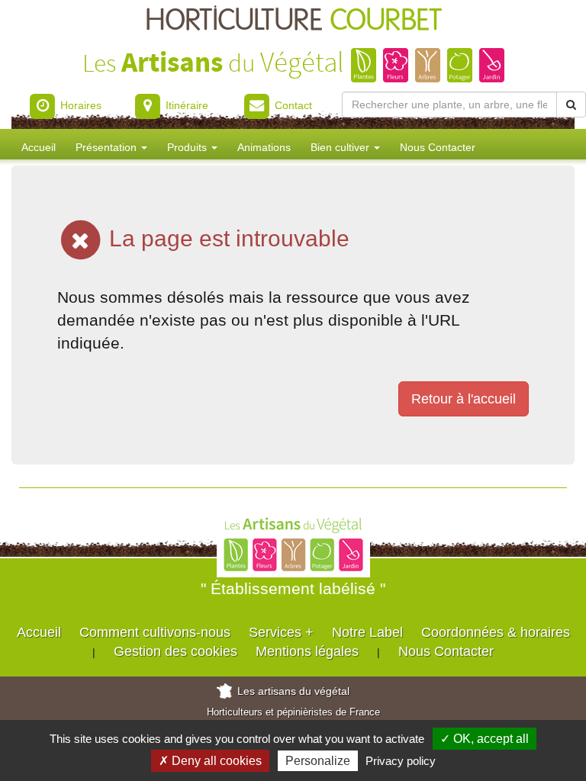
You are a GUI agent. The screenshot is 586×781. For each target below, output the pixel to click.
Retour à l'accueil (463, 399)
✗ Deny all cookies (210, 760)
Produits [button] (188, 147)
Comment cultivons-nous (154, 632)
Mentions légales (307, 651)
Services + (281, 632)
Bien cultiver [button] (341, 147)
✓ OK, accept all (484, 738)
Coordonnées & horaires (495, 632)
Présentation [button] (108, 147)
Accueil (38, 147)
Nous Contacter (437, 147)
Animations (264, 147)
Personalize (317, 760)
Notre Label (367, 632)
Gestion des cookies (175, 651)
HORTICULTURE (293, 21)
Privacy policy (400, 760)
